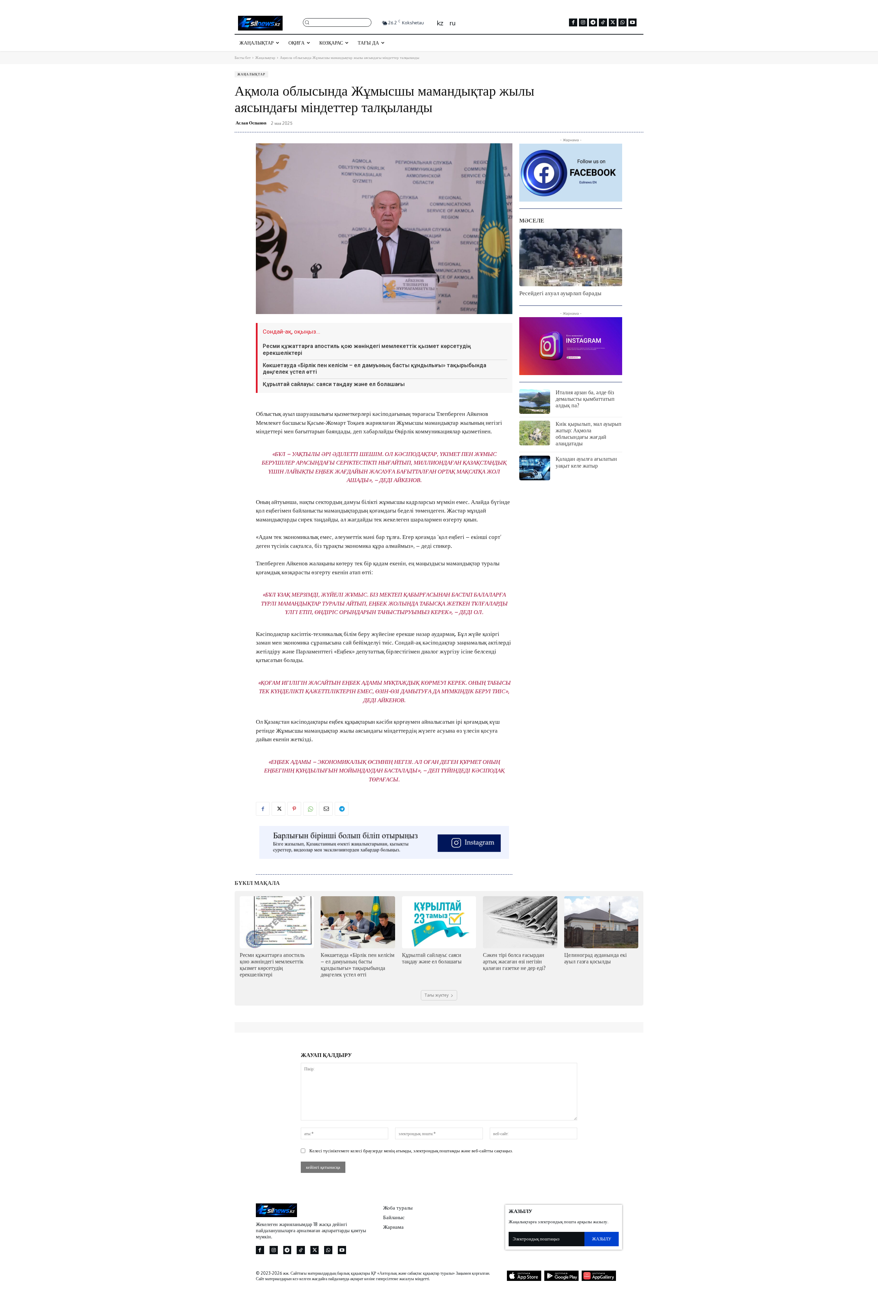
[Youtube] (632, 23)
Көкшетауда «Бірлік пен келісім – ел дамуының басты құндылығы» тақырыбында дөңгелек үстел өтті (374, 368)
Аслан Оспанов (251, 122)
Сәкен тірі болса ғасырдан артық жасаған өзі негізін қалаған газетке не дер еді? (514, 961)
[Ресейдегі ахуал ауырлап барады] (570, 257)
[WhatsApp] (622, 23)
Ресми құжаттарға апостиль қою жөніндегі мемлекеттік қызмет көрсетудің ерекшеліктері (272, 964)
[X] (613, 23)
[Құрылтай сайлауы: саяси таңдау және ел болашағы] (439, 922)
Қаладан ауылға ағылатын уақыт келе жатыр (586, 462)
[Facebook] (573, 23)
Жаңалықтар (265, 57)
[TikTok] (603, 23)
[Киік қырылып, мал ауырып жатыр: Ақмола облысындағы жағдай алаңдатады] (534, 433)
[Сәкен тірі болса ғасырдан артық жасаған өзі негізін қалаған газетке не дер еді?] (520, 922)
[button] (337, 22)
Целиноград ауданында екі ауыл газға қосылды (595, 958)
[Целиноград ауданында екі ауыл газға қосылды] (601, 922)
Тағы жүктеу (437, 995)
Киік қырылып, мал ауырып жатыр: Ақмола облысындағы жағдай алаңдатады (588, 433)
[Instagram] (583, 23)
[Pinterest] (294, 809)
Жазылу (601, 1238)
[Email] (326, 809)
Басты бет (243, 57)
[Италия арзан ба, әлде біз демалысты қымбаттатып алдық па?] (534, 401)
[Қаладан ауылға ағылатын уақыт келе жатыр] (534, 468)
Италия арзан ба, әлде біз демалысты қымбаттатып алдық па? (585, 399)
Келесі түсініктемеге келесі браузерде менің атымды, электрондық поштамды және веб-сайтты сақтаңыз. (411, 1150)
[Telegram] (593, 23)
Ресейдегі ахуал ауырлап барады (560, 293)
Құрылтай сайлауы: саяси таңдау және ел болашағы (334, 384)
